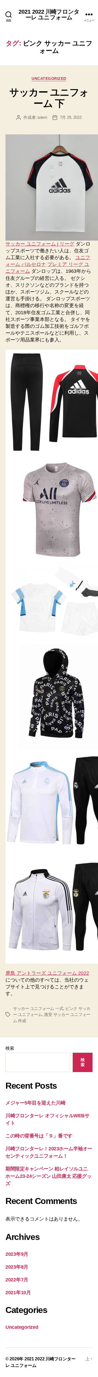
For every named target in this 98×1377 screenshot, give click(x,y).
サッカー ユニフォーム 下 (49, 98)
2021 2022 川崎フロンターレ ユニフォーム (49, 14)
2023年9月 (16, 1254)
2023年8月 (16, 1267)
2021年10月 (18, 1292)
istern (42, 117)
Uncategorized (49, 78)
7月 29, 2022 (71, 117)
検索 (9, 1048)
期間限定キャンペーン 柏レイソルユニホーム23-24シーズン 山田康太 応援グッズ (48, 1176)
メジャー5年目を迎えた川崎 (35, 1103)
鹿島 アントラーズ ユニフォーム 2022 (47, 973)
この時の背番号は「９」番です (38, 1136)
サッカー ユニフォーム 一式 (38, 1008)
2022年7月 (16, 1279)
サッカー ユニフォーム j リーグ (39, 244)
